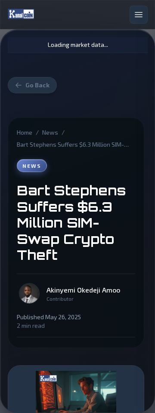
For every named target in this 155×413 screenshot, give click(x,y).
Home (24, 132)
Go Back (37, 85)
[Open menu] (139, 15)
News (50, 132)
